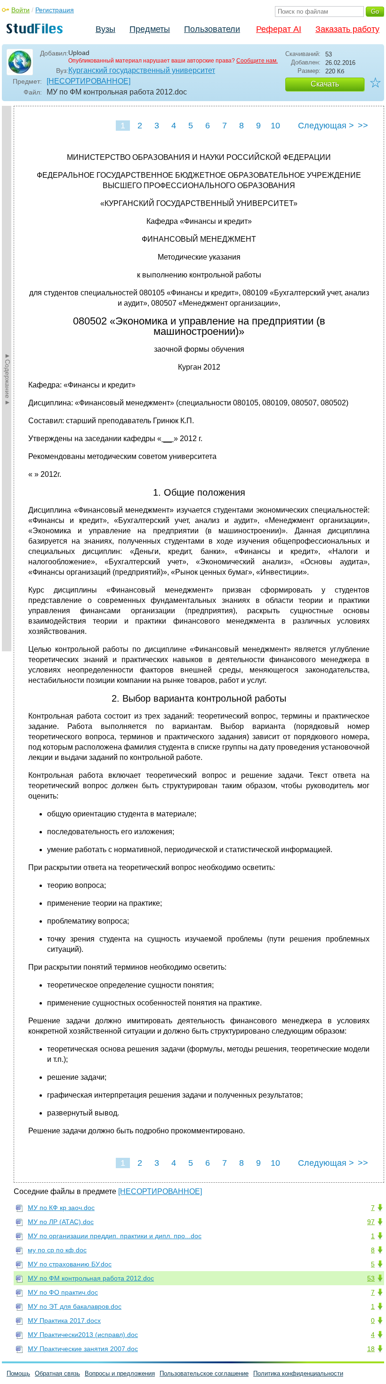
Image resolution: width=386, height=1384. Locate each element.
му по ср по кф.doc (57, 1250)
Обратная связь (57, 1373)
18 (371, 1348)
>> (363, 125)
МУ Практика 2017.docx (64, 1320)
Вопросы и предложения (120, 1373)
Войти (20, 10)
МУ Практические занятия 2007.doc (83, 1348)
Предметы (149, 29)
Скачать (325, 84)
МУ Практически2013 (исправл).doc (83, 1334)
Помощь (18, 1373)
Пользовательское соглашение (204, 1373)
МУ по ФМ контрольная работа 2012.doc (91, 1278)
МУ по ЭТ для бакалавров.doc (74, 1306)
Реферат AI (278, 29)
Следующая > (326, 125)
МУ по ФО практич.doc (63, 1292)
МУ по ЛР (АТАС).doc (61, 1222)
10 (275, 125)
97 (371, 1222)
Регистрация (54, 10)
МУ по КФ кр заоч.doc (61, 1207)
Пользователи (212, 29)
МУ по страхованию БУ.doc (70, 1264)
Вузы (105, 29)
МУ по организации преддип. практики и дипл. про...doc (114, 1236)
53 (371, 1278)
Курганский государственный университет (141, 70)
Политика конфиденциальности (298, 1373)
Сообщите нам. (257, 60)
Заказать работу (347, 29)
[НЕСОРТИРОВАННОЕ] (88, 81)
